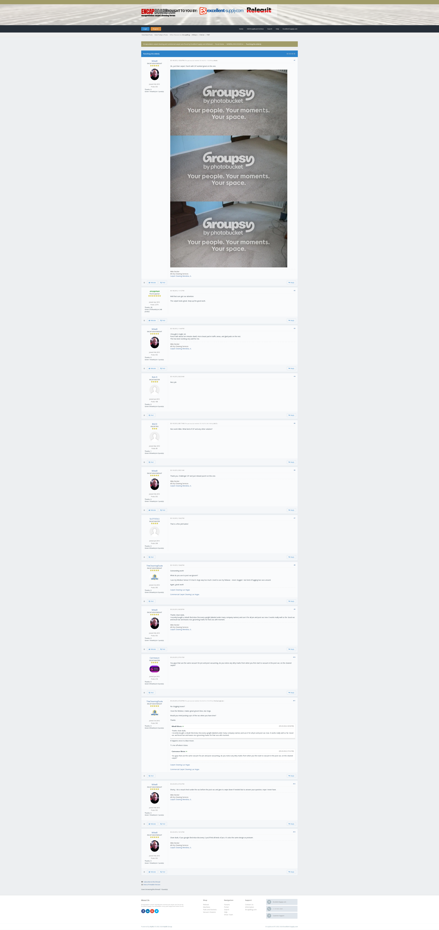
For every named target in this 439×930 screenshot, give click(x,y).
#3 (294, 328)
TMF (208, 35)
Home (241, 29)
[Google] (152, 911)
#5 (294, 423)
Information (249, 907)
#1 (294, 60)
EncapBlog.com (251, 909)
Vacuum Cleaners (209, 912)
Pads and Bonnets (210, 909)
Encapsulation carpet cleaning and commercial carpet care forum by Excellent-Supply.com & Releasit (178, 44)
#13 (294, 832)
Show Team (228, 915)
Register (156, 29)
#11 (294, 701)
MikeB (154, 61)
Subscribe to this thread (152, 882)
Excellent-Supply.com (290, 29)
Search (269, 29)
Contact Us (249, 904)
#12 (294, 784)
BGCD (154, 424)
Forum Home (219, 44)
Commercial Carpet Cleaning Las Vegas (184, 594)
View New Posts (147, 35)
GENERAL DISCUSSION (234, 44)
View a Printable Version (151, 885)
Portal (226, 907)
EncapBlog (186, 35)
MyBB (152, 927)
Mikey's (195, 35)
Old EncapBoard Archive (255, 29)
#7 (294, 518)
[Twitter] (157, 911)
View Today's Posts (161, 35)
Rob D (154, 377)
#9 (294, 609)
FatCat (202, 35)
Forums (227, 904)
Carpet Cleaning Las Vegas (180, 590)
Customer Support (278, 915)
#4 (294, 376)
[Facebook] (143, 911)
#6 (294, 470)
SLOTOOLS (154, 518)
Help (277, 29)
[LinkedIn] (148, 911)
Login (145, 29)
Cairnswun (154, 658)
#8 (294, 565)
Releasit (206, 904)
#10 (294, 657)
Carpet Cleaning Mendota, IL (180, 276)
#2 (294, 290)
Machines (206, 907)
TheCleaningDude (154, 565)
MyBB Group (167, 927)
